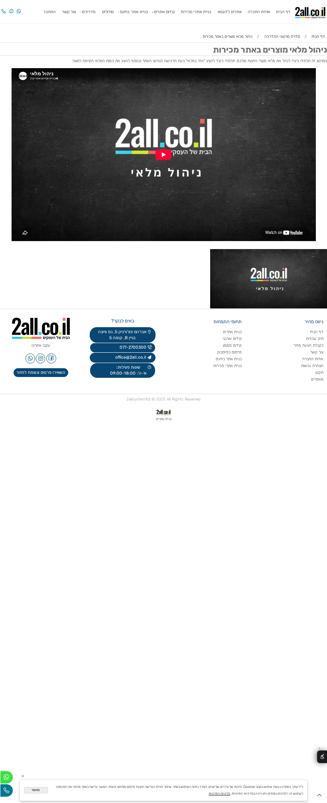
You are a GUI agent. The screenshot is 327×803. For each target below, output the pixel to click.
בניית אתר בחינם (134, 11)
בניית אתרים (232, 332)
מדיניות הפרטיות (219, 793)
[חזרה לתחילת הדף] (319, 797)
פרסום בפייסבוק (229, 352)
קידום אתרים (164, 11)
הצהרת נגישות (311, 365)
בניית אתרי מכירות (196, 11)
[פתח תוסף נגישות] (322, 757)
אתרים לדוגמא (230, 11)
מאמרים (317, 379)
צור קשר (69, 11)
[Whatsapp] (19, 8)
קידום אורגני (232, 338)
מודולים (108, 11)
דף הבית (283, 11)
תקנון (319, 372)
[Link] (11, 8)
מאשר (36, 790)
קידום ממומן (232, 345)
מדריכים (88, 11)
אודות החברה (259, 11)
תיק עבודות (314, 338)
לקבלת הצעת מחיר (308, 345)
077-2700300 (132, 347)
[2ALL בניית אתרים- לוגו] (310, 11)
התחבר (49, 11)
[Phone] (3, 8)
